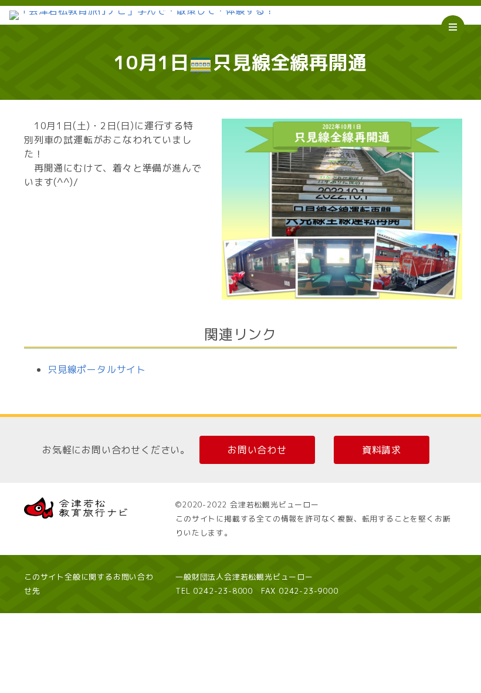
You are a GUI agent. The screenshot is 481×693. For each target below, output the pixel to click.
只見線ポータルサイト (97, 369)
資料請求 (381, 449)
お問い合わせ (257, 449)
